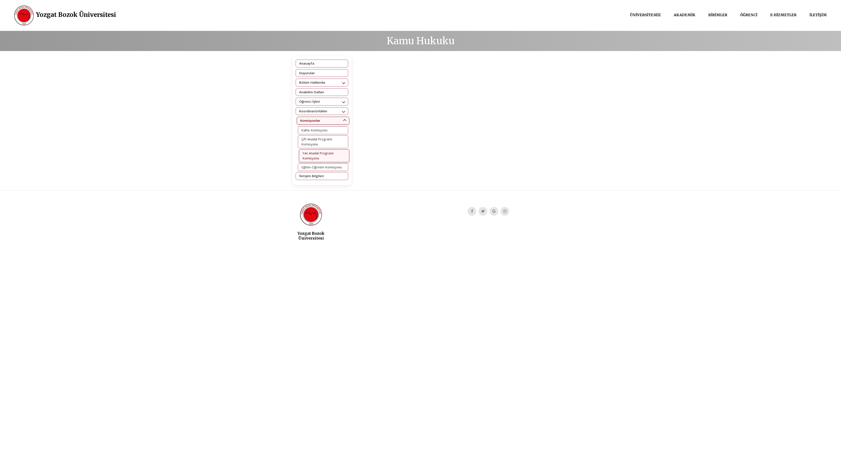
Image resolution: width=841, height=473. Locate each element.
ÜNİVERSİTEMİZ (645, 15)
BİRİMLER (717, 15)
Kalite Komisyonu (314, 130)
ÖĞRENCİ (748, 15)
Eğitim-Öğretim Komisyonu (321, 167)
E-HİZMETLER (783, 15)
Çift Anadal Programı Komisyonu (316, 141)
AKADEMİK (684, 15)
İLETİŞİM (818, 15)
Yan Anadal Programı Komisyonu (318, 156)
